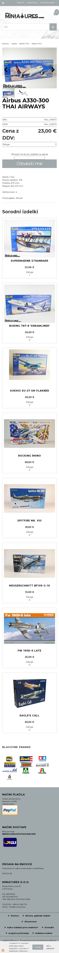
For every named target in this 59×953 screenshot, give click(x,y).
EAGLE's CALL (29, 715)
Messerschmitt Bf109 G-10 (29, 585)
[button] (53, 70)
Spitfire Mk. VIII (29, 520)
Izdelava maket (43, 933)
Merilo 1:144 (24, 43)
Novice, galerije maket (37, 915)
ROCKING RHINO (29, 455)
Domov (5, 43)
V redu (37, 947)
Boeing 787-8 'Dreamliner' (29, 325)
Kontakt (49, 927)
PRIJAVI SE (7, 873)
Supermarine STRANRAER (29, 260)
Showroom (31, 921)
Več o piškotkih (50, 947)
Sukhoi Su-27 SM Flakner (29, 390)
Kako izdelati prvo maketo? (22, 927)
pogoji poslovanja (19, 933)
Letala (14, 43)
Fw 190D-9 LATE (29, 650)
